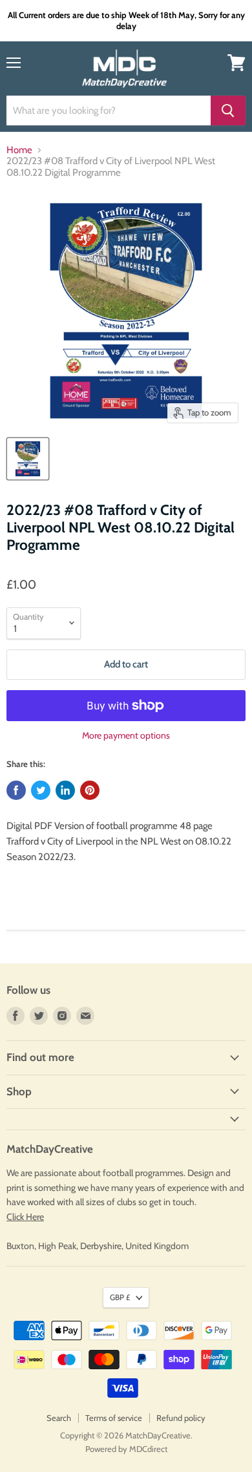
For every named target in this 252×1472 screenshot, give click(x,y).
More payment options (126, 735)
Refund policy (180, 1418)
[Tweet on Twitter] (40, 790)
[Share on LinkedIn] (65, 790)
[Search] (228, 110)
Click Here (25, 1217)
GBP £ (120, 1297)
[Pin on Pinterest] (90, 790)
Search (59, 1418)
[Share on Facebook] (16, 790)
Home (19, 150)
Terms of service (113, 1418)
